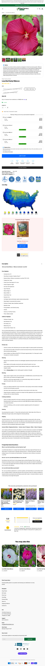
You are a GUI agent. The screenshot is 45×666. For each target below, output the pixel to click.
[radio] (22, 119)
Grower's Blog (5, 599)
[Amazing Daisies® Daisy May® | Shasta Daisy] (18, 494)
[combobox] (23, 239)
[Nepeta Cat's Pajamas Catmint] (31, 494)
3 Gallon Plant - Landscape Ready (10, 92)
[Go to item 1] (4, 60)
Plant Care (4, 595)
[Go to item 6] (24, 60)
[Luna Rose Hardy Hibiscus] (27, 556)
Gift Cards (4, 593)
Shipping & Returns (6, 603)
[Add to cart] (17, 565)
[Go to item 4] (15, 60)
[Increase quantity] (7, 107)
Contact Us (4, 605)
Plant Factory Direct (6, 78)
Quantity (4, 105)
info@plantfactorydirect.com (8, 624)
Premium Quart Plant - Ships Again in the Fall (12, 89)
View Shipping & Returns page (8, 151)
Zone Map (4, 597)
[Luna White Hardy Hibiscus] (10, 556)
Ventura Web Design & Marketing (29, 659)
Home (3, 12)
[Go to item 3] (11, 60)
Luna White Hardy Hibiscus (7, 568)
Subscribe (30, 639)
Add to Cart (22, 246)
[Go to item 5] (20, 60)
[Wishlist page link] (37, 8)
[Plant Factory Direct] (22, 8)
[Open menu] (2, 9)
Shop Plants (4, 591)
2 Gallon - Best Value (29, 89)
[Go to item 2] (8, 60)
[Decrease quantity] (3, 107)
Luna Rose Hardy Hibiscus (24, 568)
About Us (4, 601)
